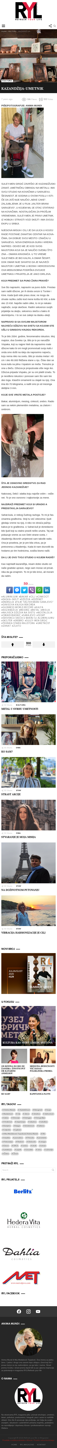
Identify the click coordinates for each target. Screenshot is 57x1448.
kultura (41, 1126)
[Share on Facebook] (9, 590)
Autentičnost (25, 1110)
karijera (7, 1126)
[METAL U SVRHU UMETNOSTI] (28, 682)
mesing (24, 610)
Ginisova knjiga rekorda (19, 605)
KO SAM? (7, 751)
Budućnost (8, 1114)
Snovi (6, 1146)
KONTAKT (41, 1445)
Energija (8, 602)
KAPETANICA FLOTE (40, 1093)
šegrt (41, 615)
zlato (17, 626)
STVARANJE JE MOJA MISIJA (18, 837)
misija (46, 610)
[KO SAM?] (28, 729)
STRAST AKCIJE (11, 794)
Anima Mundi (9, 1110)
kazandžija (10, 610)
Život (15, 1154)
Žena (6, 1154)
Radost (20, 1142)
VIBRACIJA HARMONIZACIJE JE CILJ (23, 932)
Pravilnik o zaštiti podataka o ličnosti (17, 1440)
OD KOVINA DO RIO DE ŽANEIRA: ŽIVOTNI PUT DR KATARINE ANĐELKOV (13, 1070)
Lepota (7, 1130)
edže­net (38, 600)
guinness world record (18, 607)
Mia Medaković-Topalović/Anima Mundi (21, 1134)
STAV (18, 790)
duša (6, 1118)
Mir (43, 1134)
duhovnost (49, 1114)
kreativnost (29, 1126)
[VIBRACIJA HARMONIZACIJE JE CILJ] (28, 910)
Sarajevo (29, 615)
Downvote (43, 644)
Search (53, 1170)
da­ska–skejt (11, 600)
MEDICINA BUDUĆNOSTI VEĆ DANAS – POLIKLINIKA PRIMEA (42, 1068)
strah (34, 1146)
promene (42, 1138)
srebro (19, 621)
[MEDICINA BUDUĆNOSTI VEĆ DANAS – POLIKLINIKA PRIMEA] (43, 1056)
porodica (19, 1138)
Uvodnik (29, 1150)
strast (43, 1146)
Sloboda (32, 1142)
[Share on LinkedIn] (46, 590)
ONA (18, 748)
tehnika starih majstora (19, 623)
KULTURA (21, 705)
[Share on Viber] (31, 590)
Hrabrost (8, 1122)
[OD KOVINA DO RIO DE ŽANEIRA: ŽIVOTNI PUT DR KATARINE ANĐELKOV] (14, 1056)
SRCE (15, 1146)
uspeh (18, 1150)
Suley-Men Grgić (36, 621)
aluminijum (10, 597)
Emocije (16, 1118)
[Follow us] (50, 26)
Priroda (30, 1138)
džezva (25, 600)
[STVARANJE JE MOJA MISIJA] (28, 815)
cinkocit (43, 597)
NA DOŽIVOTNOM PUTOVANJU (20, 890)
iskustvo (33, 1122)
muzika (7, 1138)
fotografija (40, 1118)
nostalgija (45, 613)
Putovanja (8, 1142)
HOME (14, 1445)
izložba (44, 1122)
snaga (43, 1142)
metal (36, 610)
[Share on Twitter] (24, 590)
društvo (37, 1114)
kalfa (39, 607)
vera (39, 1150)
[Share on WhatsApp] (39, 590)
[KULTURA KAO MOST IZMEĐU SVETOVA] (28, 1026)
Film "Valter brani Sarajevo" (34, 602)
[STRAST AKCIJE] (28, 772)
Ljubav (18, 1130)
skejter (7, 621)
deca (27, 1114)
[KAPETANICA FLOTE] (43, 1083)
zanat (7, 626)
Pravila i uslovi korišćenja (44, 1440)
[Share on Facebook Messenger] (17, 590)
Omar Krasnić (12, 615)
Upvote (12, 644)
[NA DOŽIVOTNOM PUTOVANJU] (28, 862)
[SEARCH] (55, 26)
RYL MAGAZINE (27, 1445)
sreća (25, 1146)
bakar (24, 597)
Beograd (38, 1110)
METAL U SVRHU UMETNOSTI (19, 708)
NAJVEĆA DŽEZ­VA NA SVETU (19, 613)
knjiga (17, 1126)
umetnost (43, 623)
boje (49, 1110)
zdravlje (49, 1150)
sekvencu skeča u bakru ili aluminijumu (28, 618)
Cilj (32, 597)
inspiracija (21, 1122)
